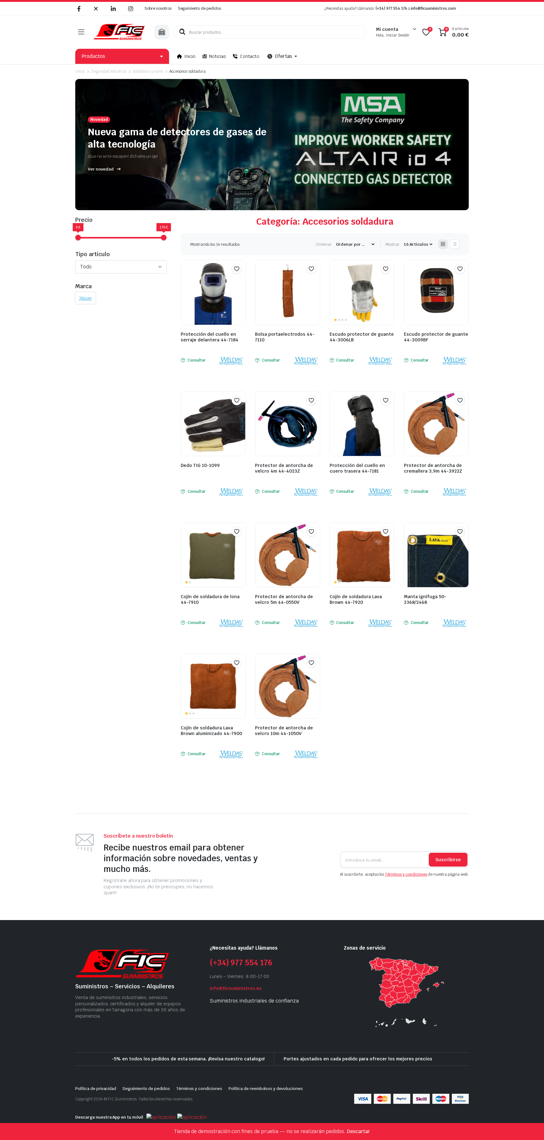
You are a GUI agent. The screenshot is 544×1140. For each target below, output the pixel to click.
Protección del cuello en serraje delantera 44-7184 (209, 337)
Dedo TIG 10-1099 (200, 465)
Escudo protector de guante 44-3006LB (362, 337)
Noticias (217, 56)
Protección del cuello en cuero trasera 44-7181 (357, 468)
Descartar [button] (358, 1131)
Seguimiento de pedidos (199, 8)
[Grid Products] (443, 244)
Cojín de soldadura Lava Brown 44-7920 (356, 599)
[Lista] (454, 244)
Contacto (250, 56)
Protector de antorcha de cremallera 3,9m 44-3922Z (433, 468)
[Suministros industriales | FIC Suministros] (119, 32)
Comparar (240, 281)
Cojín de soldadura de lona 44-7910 (210, 599)
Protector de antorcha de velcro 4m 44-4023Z (284, 468)
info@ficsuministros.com (433, 8)
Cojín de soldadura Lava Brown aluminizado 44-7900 (211, 730)
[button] (237, 269)
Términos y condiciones (406, 874)
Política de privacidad (95, 1088)
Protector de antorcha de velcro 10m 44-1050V (284, 730)
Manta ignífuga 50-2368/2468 (425, 599)
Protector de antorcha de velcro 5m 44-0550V (284, 599)
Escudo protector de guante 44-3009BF (436, 337)
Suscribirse (448, 859)
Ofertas (283, 56)
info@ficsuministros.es (236, 988)
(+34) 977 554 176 (391, 8)
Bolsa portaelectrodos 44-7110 (284, 337)
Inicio (190, 56)
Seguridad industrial (108, 71)
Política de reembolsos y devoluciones (266, 1088)
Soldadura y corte (148, 71)
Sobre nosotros (158, 8)
